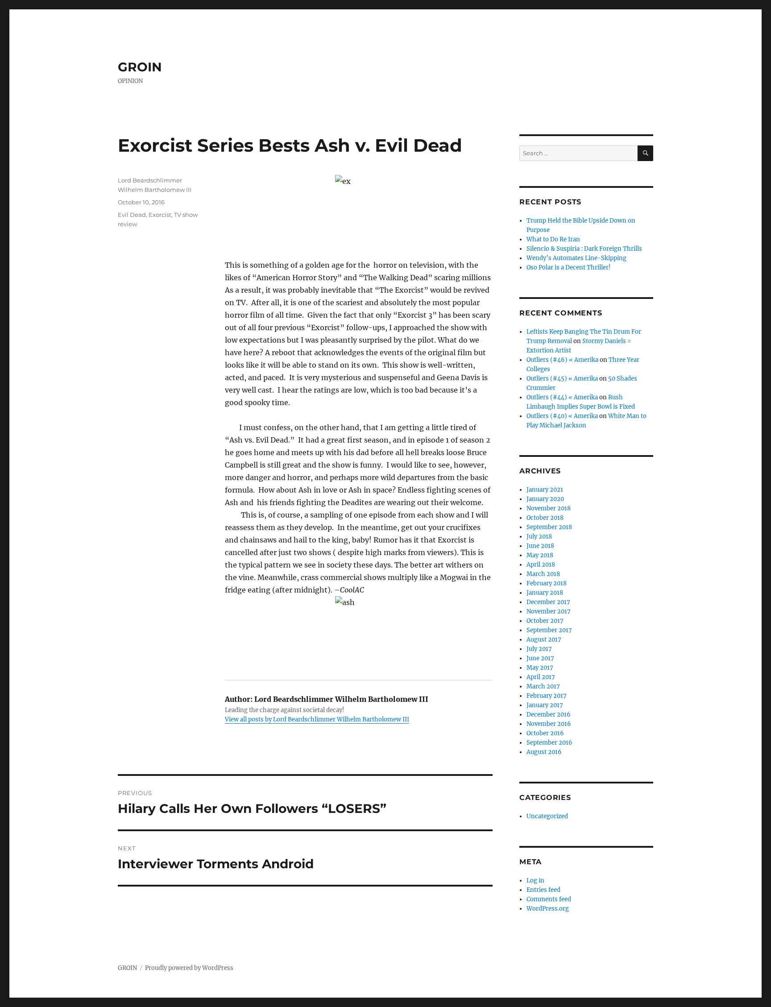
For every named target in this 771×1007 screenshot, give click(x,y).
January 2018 (544, 593)
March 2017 (543, 686)
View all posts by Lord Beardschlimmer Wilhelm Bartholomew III (317, 719)
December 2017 (548, 602)
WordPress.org (547, 908)
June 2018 (540, 546)
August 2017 (543, 639)
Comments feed (548, 899)
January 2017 (544, 705)
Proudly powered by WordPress (189, 968)
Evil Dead (132, 214)
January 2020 (545, 499)
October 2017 (545, 621)
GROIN (140, 67)
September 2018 (549, 527)
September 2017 (549, 630)
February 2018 (546, 583)
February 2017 (546, 696)
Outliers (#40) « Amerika (562, 416)
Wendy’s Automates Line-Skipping (576, 258)
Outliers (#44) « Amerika (562, 397)
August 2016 (544, 752)
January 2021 (544, 489)
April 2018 (540, 564)
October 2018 (545, 518)
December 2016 (548, 714)
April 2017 (540, 677)
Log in (535, 880)
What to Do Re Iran (553, 239)
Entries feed (543, 890)
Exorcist (160, 214)
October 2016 (545, 733)
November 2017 (548, 611)
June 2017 (540, 658)
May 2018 (539, 555)
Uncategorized (547, 816)
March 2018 (543, 574)
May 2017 (539, 667)
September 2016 (549, 742)
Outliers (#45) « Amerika (562, 378)
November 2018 (548, 508)
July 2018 (539, 536)
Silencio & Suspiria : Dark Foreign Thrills (584, 249)
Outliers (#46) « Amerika (562, 360)
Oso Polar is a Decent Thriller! (568, 267)
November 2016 (548, 724)
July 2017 (539, 649)
